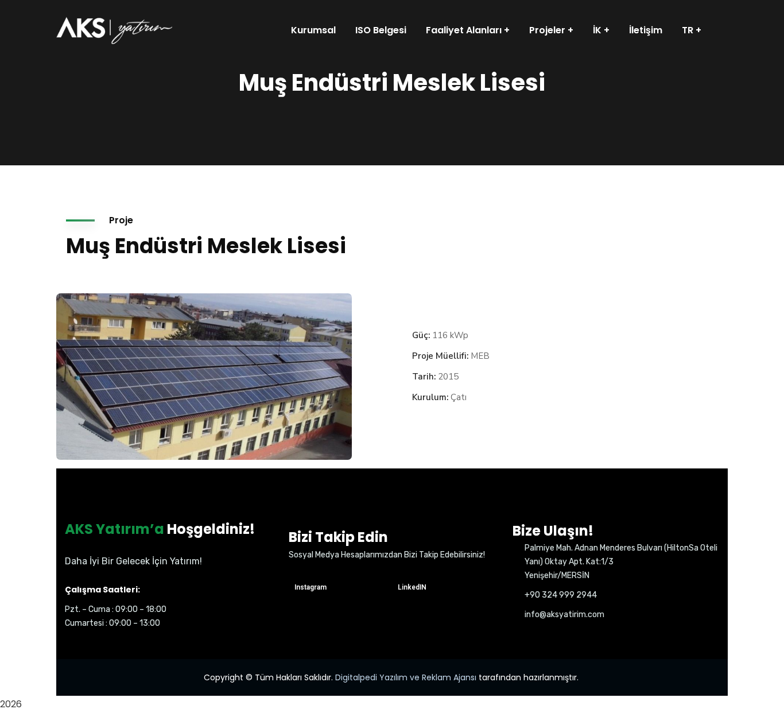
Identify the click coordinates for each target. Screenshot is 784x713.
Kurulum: (430, 397)
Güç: (421, 335)
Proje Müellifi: (440, 356)
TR (687, 30)
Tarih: (424, 376)
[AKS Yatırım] (114, 30)
